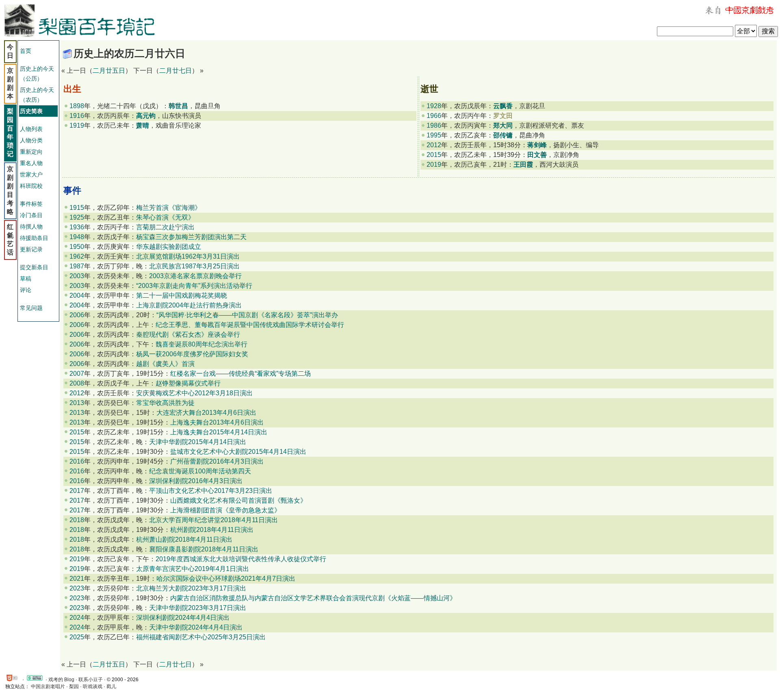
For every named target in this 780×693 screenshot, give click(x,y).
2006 (76, 315)
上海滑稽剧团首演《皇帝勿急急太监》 (225, 510)
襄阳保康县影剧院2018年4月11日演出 (203, 549)
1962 (76, 256)
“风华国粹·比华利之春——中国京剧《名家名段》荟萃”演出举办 (247, 315)
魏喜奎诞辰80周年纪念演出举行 (201, 344)
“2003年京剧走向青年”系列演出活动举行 (194, 285)
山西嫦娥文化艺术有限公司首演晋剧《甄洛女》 (238, 500)
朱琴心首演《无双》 (165, 217)
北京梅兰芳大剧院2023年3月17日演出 (191, 588)
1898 (76, 105)
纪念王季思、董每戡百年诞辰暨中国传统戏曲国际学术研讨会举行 (250, 324)
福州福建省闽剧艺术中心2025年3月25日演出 (201, 637)
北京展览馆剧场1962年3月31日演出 (188, 256)
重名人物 (31, 163)
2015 (434, 154)
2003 (76, 275)
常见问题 (31, 308)
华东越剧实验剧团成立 (168, 246)
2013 (76, 402)
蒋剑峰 (537, 145)
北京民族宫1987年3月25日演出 (194, 266)
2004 (76, 295)
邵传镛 (503, 135)
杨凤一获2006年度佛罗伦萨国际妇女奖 (192, 354)
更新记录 (31, 249)
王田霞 (523, 164)
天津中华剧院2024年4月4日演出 (196, 627)
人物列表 (31, 129)
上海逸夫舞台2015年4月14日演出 (218, 432)
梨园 (74, 686)
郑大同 (503, 125)
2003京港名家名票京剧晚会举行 (195, 275)
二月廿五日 (109, 70)
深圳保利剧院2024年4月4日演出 (183, 617)
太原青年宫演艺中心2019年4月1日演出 (192, 568)
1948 (76, 236)
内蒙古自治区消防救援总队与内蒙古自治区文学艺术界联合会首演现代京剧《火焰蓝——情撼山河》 (313, 598)
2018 (76, 519)
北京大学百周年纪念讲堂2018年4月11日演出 (213, 519)
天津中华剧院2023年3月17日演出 (197, 607)
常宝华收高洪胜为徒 (165, 402)
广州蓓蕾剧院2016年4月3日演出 (217, 461)
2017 (76, 490)
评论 (25, 290)
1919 (76, 125)
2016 (76, 461)
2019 (434, 164)
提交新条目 (34, 267)
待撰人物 (31, 226)
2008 (76, 383)
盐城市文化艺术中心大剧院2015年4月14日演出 (238, 451)
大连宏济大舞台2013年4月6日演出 (206, 412)
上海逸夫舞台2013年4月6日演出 (217, 422)
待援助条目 (34, 238)
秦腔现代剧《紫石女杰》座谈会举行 (188, 334)
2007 (76, 373)
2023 (76, 588)
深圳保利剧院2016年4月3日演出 (196, 480)
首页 (25, 51)
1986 (434, 125)
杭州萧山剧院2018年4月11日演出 (184, 539)
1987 (76, 266)
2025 (76, 637)
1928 (434, 105)
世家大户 (31, 174)
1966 (434, 115)
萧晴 (142, 125)
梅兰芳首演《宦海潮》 (168, 207)
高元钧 (146, 115)
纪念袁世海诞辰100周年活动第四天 (200, 471)
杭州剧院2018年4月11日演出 (212, 529)
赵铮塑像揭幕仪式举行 (188, 383)
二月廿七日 (175, 70)
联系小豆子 (90, 679)
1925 (76, 217)
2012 (434, 145)
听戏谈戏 (92, 686)
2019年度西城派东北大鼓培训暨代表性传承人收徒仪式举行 (241, 559)
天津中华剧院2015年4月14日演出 (197, 441)
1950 (76, 246)
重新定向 (31, 151)
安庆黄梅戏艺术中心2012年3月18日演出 (194, 393)
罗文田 (503, 115)
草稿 (25, 278)
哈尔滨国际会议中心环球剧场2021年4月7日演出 (225, 578)
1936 (76, 227)
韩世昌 (178, 105)
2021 (76, 578)
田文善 (537, 154)
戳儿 (111, 686)
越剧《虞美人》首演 (165, 363)
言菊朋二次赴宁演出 (165, 227)
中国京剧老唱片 (48, 686)
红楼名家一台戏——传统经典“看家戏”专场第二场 (240, 373)
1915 (76, 207)
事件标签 (31, 203)
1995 (434, 135)
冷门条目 (31, 215)
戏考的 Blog (61, 679)
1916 (76, 115)
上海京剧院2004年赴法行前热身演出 (189, 305)
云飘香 (503, 105)
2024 (76, 617)
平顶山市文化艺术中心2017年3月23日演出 (210, 490)
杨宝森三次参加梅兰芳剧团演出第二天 (191, 236)
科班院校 (31, 186)
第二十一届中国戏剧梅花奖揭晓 (181, 295)
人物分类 (31, 140)
